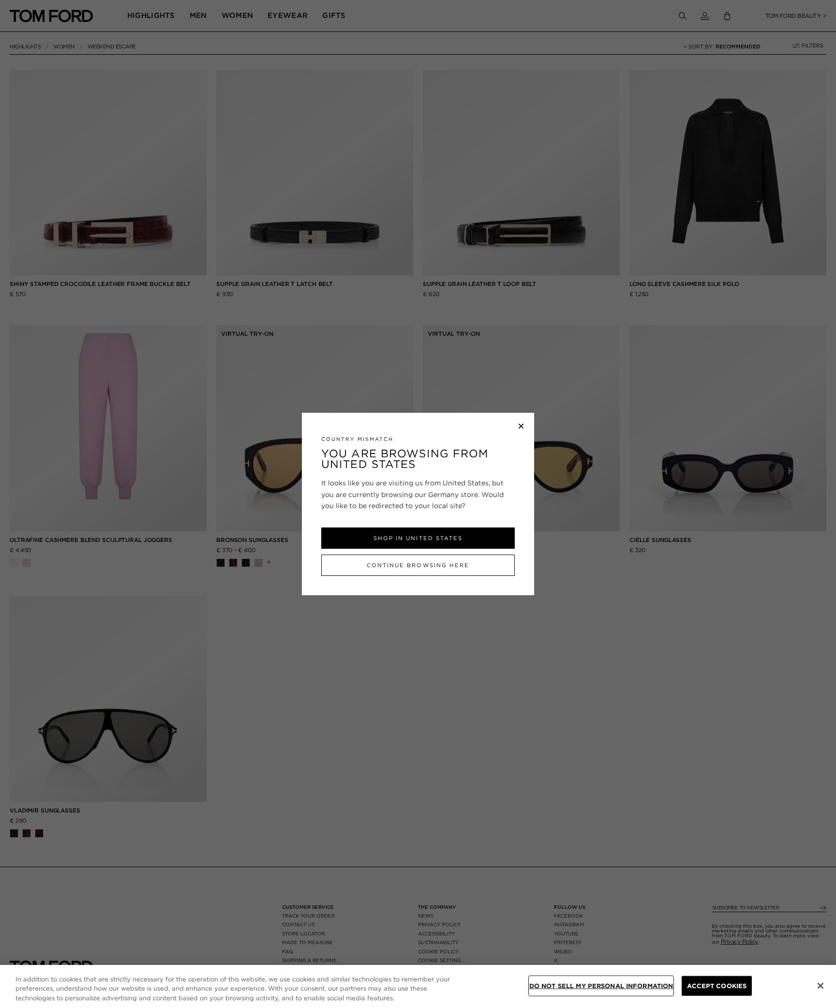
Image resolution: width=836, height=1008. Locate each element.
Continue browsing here (418, 565)
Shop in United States (417, 538)
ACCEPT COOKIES (716, 985)
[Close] (820, 985)
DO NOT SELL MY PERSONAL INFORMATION (601, 985)
